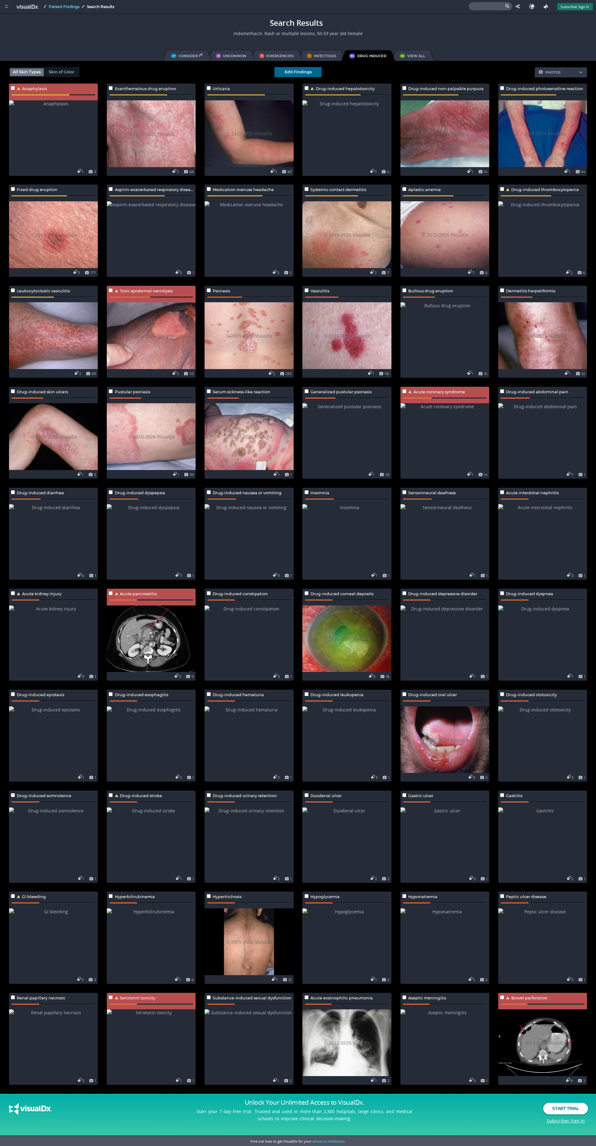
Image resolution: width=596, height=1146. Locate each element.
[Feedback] (547, 6)
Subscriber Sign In (575, 6)
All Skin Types (27, 72)
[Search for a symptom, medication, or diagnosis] (490, 6)
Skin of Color (61, 72)
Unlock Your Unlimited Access (304, 1102)
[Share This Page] (519, 6)
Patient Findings (64, 6)
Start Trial (565, 1108)
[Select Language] (533, 6)
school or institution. (329, 1141)
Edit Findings (298, 72)
